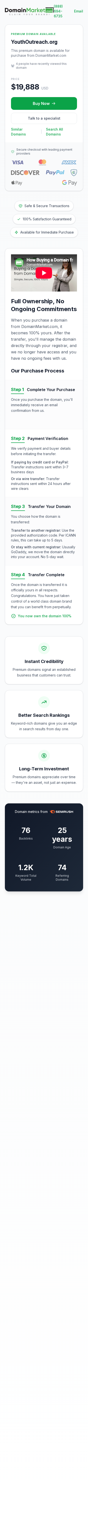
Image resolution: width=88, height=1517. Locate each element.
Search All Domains (54, 131)
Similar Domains (18, 131)
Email (78, 11)
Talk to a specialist (44, 118)
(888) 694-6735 (58, 11)
